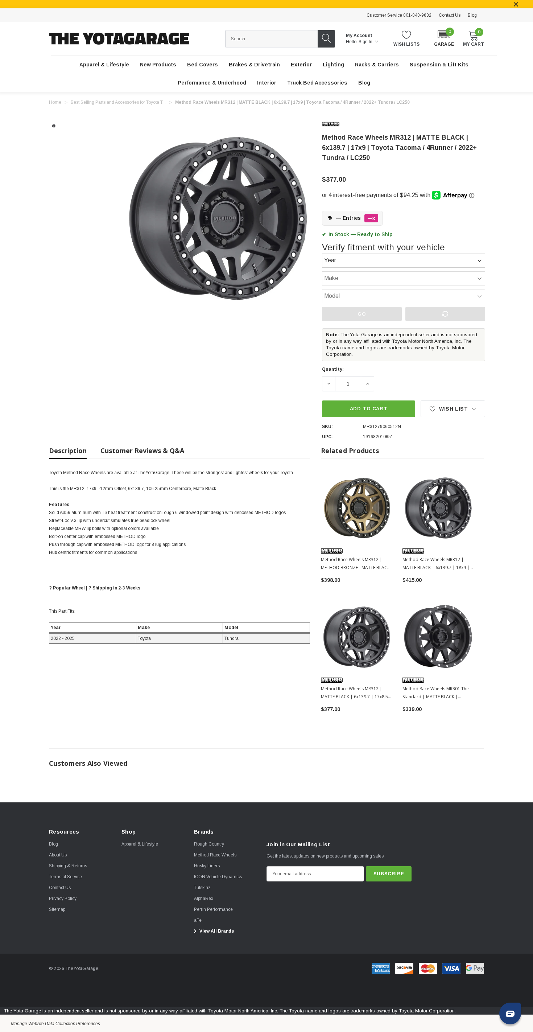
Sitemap (57, 909)
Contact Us (449, 15)
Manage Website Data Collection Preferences (55, 1023)
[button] (444, 37)
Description (68, 450)
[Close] (516, 4)
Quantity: (333, 369)
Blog (472, 15)
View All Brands (216, 931)
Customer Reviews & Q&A (142, 450)
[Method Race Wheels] (336, 124)
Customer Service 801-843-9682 (399, 15)
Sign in (366, 42)
